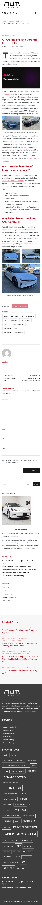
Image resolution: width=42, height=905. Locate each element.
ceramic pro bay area (11, 316)
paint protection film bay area (13, 332)
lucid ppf (6, 324)
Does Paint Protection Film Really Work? (17, 566)
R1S (14, 852)
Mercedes (8, 821)
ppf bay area (28, 847)
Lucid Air (14, 320)
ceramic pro (31, 312)
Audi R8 (13, 755)
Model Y (17, 821)
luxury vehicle (28, 816)
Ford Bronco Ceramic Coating (9, 378)
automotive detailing (13, 760)
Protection (7, 852)
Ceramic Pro (7, 594)
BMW (34, 765)
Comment (5, 399)
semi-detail (8, 857)
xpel (23, 862)
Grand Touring (8, 804)
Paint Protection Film (8, 35)
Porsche (8, 846)
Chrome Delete (8, 733)
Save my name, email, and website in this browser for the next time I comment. (21, 461)
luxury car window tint (12, 816)
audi (5, 755)
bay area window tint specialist (16, 765)
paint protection (18, 324)
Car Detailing (18, 771)
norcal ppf (7, 828)
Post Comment (32, 471)
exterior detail (10, 799)
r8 (24, 852)
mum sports (29, 821)
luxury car (19, 810)
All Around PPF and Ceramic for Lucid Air (17, 572)
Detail (24, 794)
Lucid (5, 320)
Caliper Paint (7, 736)
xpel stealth (20, 868)
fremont (24, 799)
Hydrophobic (20, 805)
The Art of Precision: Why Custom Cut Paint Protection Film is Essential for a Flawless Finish (20, 659)
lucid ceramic (25, 320)
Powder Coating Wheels (11, 743)
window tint (27, 857)
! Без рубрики (7, 588)
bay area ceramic (32, 760)
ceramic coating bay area (11, 782)
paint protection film (10, 328)
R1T (19, 852)
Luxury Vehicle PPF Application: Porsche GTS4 (31, 378)
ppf (19, 846)
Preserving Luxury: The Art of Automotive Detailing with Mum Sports (19, 644)
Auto (5, 591)
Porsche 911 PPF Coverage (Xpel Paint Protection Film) (20, 562)
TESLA (17, 857)
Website (5, 448)
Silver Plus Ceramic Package (13, 181)
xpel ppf (9, 868)
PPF (29, 56)
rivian (30, 852)
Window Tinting (8, 740)
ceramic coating (17, 312)
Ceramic (19, 235)
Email (4, 439)
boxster (6, 771)
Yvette (4, 47)
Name (4, 429)
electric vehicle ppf (28, 316)
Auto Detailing (8, 730)
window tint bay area (11, 862)
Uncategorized (8, 600)
